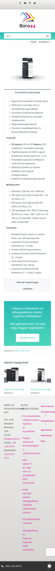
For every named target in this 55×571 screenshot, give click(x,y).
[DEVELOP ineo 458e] (41, 376)
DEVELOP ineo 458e (41, 389)
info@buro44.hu (11, 439)
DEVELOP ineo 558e (14, 389)
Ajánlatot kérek (28, 337)
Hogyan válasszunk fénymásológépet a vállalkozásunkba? (28, 446)
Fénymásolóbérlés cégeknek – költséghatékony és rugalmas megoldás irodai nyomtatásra (28, 534)
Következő (44, 42)
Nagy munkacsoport (22, 351)
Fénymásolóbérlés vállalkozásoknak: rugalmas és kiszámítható (28, 424)
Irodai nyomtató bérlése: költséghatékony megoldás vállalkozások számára (28, 501)
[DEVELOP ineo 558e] (14, 376)
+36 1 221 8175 (13, 566)
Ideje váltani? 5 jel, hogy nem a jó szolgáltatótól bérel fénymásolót (28, 471)
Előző (33, 42)
